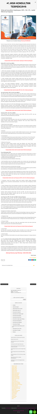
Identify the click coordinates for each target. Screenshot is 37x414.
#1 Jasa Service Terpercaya (21, 408)
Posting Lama (33, 284)
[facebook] (17, 412)
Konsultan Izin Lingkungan (18, 313)
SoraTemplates (8, 408)
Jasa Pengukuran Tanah (17, 308)
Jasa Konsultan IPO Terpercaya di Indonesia (18, 337)
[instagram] (19, 412)
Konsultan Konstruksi (17, 317)
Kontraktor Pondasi (16, 330)
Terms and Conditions (16, 410)
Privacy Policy (28, 408)
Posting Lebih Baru (4, 284)
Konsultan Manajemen (17, 320)
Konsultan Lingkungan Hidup (18, 318)
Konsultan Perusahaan (17, 322)
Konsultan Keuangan (17, 315)
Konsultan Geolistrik (17, 312)
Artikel (14, 305)
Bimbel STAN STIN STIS (14, 339)
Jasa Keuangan (16, 306)
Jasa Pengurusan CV (17, 310)
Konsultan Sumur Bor (17, 328)
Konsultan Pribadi (16, 324)
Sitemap (22, 410)
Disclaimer (33, 408)
